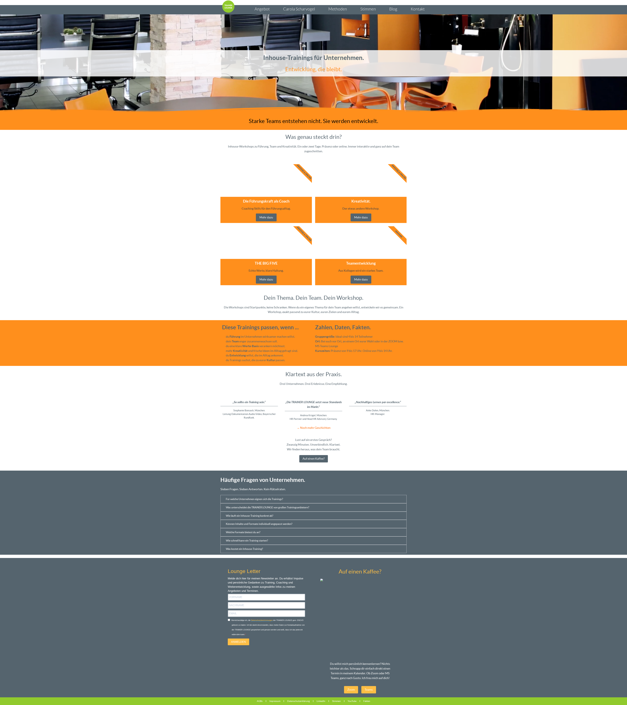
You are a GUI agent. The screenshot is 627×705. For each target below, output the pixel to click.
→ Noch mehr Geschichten (313, 427)
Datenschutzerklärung (298, 701)
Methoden (337, 9)
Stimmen (368, 9)
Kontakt (418, 9)
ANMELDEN (238, 641)
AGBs (260, 701)
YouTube (352, 701)
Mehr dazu (266, 217)
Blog (393, 9)
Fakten (366, 701)
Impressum (274, 701)
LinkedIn (321, 701)
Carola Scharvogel (299, 9)
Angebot (262, 9)
